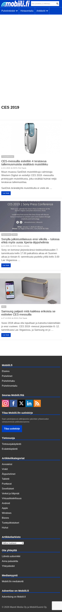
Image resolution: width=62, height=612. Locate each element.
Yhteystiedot (8, 566)
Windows (6, 513)
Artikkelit (41, 11)
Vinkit (5, 469)
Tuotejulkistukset (7, 156)
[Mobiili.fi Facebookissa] (13, 404)
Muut (3, 306)
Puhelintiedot (8, 11)
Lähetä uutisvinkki (11, 556)
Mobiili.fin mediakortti (13, 581)
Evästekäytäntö (10, 449)
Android (6, 503)
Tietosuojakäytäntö (11, 444)
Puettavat (7, 484)
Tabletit (5, 479)
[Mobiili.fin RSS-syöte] (37, 404)
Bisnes (5, 518)
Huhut (15, 234)
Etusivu (6, 371)
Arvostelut (7, 464)
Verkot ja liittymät (10, 493)
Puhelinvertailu (9, 386)
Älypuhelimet (6, 234)
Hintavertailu (26, 11)
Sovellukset (8, 488)
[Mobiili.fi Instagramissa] (5, 404)
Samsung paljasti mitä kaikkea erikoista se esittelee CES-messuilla (28, 313)
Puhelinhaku (8, 381)
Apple (5, 508)
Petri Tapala (22, 168)
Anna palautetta (10, 561)
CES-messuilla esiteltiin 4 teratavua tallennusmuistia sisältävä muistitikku (24, 163)
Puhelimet (7, 376)
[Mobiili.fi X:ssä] (21, 404)
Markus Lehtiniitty (23, 246)
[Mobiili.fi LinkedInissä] (29, 404)
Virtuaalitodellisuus (11, 498)
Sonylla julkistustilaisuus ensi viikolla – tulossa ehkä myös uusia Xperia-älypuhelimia (30, 241)
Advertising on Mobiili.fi (14, 597)
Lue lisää (6, 193)
